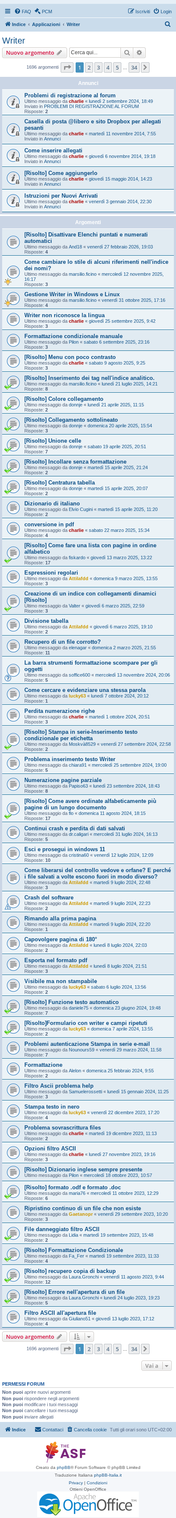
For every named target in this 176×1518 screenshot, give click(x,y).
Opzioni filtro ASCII (50, 1148)
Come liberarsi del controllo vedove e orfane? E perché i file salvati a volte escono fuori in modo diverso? (97, 873)
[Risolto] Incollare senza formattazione (75, 461)
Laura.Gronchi (84, 1276)
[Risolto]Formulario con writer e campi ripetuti (85, 1023)
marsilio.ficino (83, 274)
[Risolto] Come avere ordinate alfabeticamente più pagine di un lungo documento (90, 804)
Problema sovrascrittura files (62, 1127)
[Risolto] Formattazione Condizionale (73, 1250)
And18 (75, 246)
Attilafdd (78, 578)
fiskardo (77, 557)
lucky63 (77, 695)
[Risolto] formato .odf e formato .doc (72, 1187)
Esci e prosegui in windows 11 (64, 849)
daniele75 (78, 1007)
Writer (13, 40)
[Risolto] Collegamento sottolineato (71, 420)
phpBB (63, 1467)
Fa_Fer (76, 1255)
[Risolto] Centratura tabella (59, 482)
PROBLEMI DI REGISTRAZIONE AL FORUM (91, 106)
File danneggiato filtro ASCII (62, 1229)
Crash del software (48, 897)
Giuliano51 (80, 1318)
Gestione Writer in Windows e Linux (72, 294)
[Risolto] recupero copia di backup (70, 1271)
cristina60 (79, 855)
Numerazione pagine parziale (63, 780)
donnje (75, 404)
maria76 (77, 1193)
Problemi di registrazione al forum (70, 95)
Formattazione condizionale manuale (73, 336)
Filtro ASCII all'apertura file (60, 1313)
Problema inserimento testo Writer (69, 759)
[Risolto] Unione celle (52, 441)
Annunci (52, 138)
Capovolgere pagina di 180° (60, 939)
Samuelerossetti (85, 1091)
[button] (67, 67)
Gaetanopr (81, 1214)
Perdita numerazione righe (59, 711)
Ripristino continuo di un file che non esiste (82, 1208)
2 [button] (89, 67)
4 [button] (107, 67)
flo (71, 813)
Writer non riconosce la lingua (64, 315)
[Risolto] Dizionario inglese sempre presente (83, 1169)
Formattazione (43, 1065)
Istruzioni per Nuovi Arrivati (61, 196)
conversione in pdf (49, 524)
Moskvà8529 (82, 744)
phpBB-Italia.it (108, 1475)
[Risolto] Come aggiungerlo (60, 173)
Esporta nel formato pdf (55, 960)
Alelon (75, 1070)
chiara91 (78, 765)
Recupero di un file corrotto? (62, 642)
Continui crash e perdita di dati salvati (74, 828)
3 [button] (98, 67)
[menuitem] (22, 11)
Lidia (73, 1235)
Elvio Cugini (81, 509)
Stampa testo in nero (51, 1106)
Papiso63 (78, 785)
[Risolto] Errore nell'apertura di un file (74, 1292)
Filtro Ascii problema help (59, 1086)
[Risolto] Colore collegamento (63, 399)
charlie (76, 101)
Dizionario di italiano (52, 503)
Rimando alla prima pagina (60, 918)
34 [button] (134, 67)
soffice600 (79, 674)
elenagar (78, 647)
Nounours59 (81, 1049)
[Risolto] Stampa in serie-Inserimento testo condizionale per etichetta (81, 735)
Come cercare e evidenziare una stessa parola (85, 690)
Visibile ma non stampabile (60, 981)
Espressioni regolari (51, 572)
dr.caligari (78, 834)
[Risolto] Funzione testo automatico (71, 1002)
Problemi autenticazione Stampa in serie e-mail (87, 1044)
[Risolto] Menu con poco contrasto (70, 357)
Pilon (74, 341)
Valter (74, 605)
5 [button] (117, 67)
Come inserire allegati (53, 150)
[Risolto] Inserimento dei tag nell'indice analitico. (89, 378)
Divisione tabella (46, 621)
